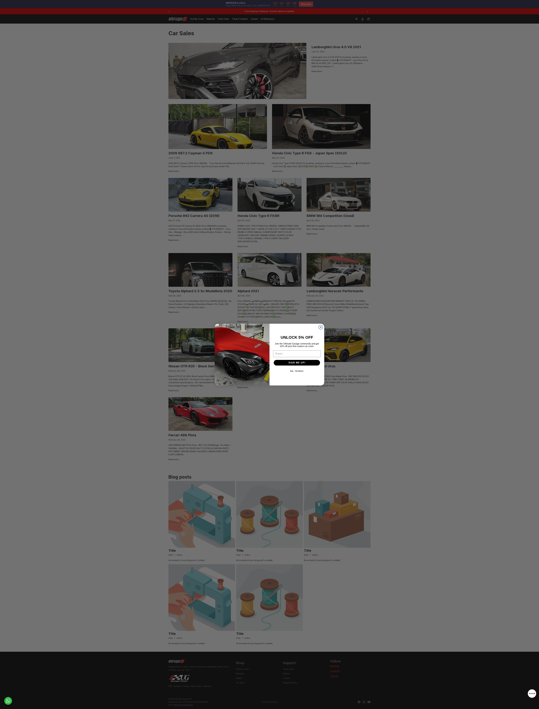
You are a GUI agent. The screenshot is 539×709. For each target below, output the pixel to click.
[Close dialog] (321, 327)
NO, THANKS (297, 371)
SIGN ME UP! (296, 362)
